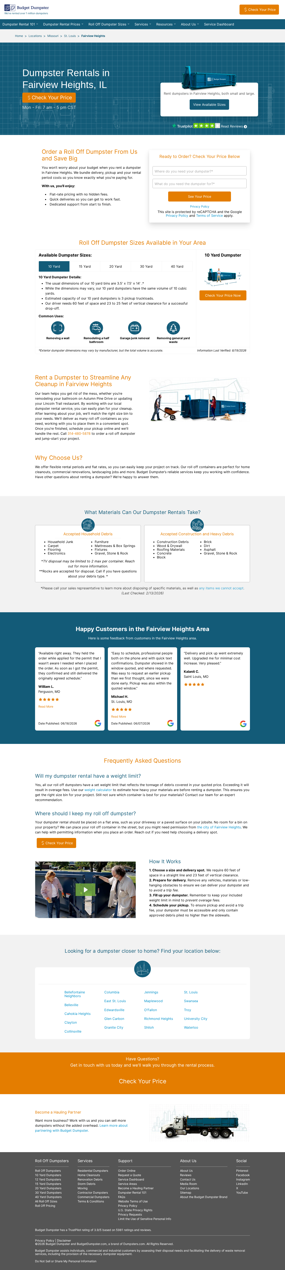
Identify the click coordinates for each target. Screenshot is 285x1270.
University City (195, 1019)
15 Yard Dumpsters (48, 1184)
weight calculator (98, 790)
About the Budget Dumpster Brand (203, 1197)
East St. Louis (115, 1001)
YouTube (242, 1192)
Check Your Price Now (223, 295)
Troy (187, 1010)
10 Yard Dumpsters (48, 1175)
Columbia (111, 992)
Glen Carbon (114, 1019)
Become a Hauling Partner (136, 1188)
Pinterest (242, 1170)
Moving (83, 1188)
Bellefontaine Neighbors (74, 994)
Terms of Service (209, 215)
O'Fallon (150, 1010)
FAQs (121, 1197)
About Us (188, 24)
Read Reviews (232, 126)
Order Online (126, 1170)
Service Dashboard (219, 24)
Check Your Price (262, 10)
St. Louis (70, 36)
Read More (45, 706)
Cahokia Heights (77, 1014)
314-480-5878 (79, 433)
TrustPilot (74, 1230)
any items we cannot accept (221, 588)
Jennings (151, 992)
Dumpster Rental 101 (19, 24)
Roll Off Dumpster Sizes (107, 24)
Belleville (71, 1005)
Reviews (185, 1175)
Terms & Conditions (91, 1201)
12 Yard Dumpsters (48, 1179)
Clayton (70, 1022)
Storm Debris (86, 1184)
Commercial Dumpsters (93, 1197)
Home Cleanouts (89, 1175)
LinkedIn (242, 1184)
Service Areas (127, 1184)
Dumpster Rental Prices (61, 24)
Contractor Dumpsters (93, 1192)
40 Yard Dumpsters (48, 1197)
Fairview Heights (93, 36)
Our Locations (189, 1188)
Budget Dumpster (58, 1244)
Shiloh (149, 1027)
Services (141, 24)
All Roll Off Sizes (46, 1201)
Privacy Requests (130, 1214)
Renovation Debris (90, 1179)
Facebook (243, 1175)
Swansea (191, 1001)
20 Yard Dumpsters (48, 1188)
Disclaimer (64, 1240)
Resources (164, 24)
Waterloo (191, 1027)
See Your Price (199, 196)
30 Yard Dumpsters (48, 1192)
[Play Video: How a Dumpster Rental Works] (85, 889)
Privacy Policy (199, 206)
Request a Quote (129, 1175)
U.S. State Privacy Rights (135, 1210)
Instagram (243, 1179)
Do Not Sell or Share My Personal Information (65, 1261)
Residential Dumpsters (93, 1170)
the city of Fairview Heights (219, 827)
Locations (35, 36)
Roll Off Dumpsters (48, 1170)
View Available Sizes (209, 104)
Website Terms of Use (133, 1201)
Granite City (113, 1027)
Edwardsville (114, 1010)
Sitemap (185, 1192)
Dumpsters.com (134, 1244)
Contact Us (187, 1179)
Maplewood (153, 1001)
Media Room (188, 1184)
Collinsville (72, 1031)
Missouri (52, 36)
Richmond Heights (158, 1019)
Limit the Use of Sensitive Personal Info (144, 1219)
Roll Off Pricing (45, 1205)
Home (19, 36)
